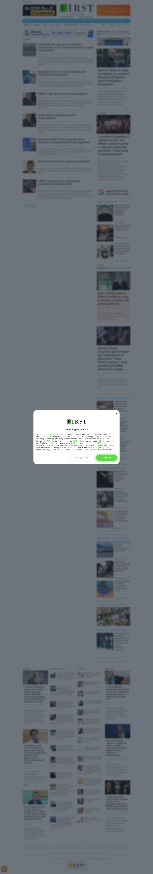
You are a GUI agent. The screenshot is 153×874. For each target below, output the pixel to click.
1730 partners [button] (50, 434)
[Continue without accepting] (116, 414)
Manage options (82, 457)
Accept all (106, 457)
